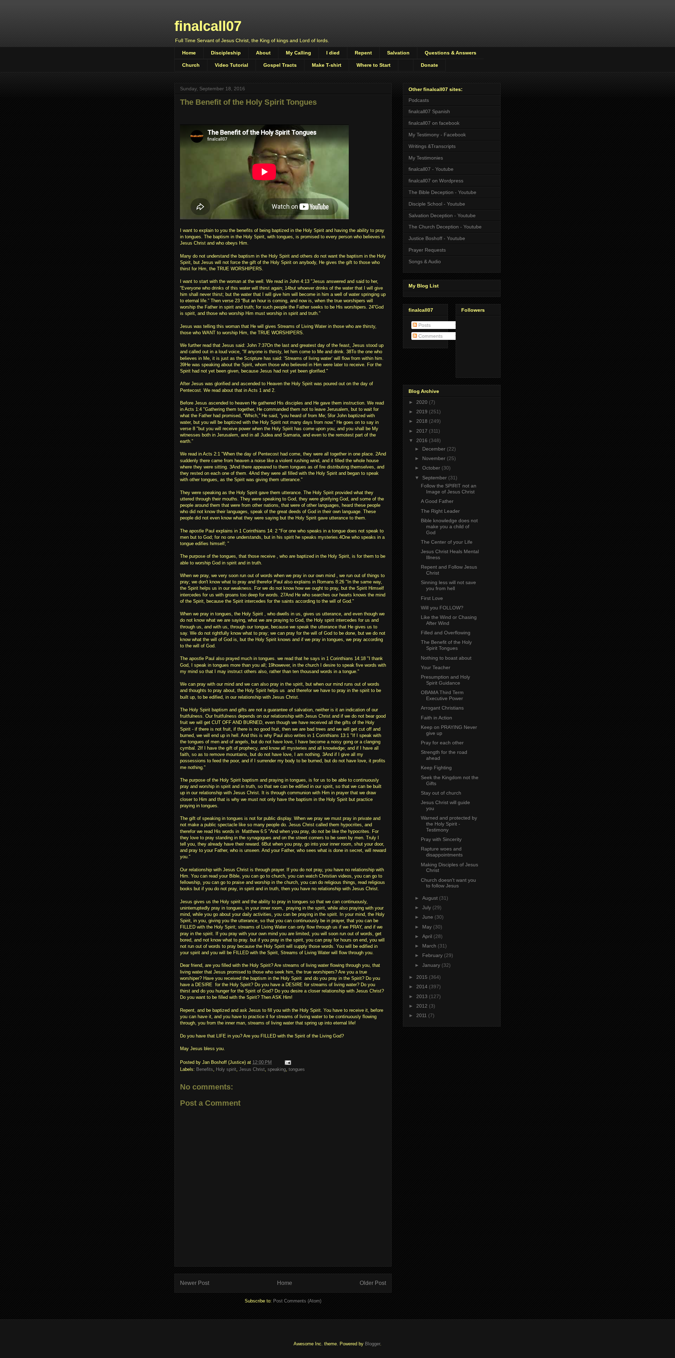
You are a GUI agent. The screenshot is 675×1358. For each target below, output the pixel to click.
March (430, 946)
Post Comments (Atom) (297, 1301)
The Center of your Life (446, 542)
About (263, 53)
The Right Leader (440, 511)
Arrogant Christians (442, 708)
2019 (422, 411)
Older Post (373, 1283)
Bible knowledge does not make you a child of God (449, 526)
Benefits (204, 1069)
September (435, 477)
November (434, 458)
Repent (363, 53)
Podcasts (419, 100)
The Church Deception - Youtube (445, 226)
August (430, 898)
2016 (422, 440)
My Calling (298, 53)
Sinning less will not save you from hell (448, 585)
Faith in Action (436, 717)
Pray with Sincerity (441, 839)
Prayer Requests (427, 250)
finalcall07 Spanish (429, 111)
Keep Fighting (436, 767)
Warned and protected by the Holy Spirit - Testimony (449, 824)
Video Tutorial (231, 65)
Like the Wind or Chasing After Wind (449, 620)
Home (189, 53)
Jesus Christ (252, 1069)
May (427, 927)
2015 (422, 977)
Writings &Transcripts (432, 146)
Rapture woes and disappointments (442, 852)
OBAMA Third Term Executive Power (442, 695)
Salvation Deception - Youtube (442, 215)
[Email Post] (287, 1062)
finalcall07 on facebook (434, 123)
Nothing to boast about (446, 658)
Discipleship (226, 53)
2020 (422, 402)
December (434, 449)
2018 (422, 421)
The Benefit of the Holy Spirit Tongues (446, 645)
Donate (429, 65)
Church (191, 65)
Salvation (398, 53)
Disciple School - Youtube (437, 204)
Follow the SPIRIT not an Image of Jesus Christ (448, 488)
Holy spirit (226, 1069)
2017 (422, 431)
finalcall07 (208, 26)
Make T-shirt (326, 65)
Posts (424, 325)
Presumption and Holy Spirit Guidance (445, 680)
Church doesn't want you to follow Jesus (448, 883)
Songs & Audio (425, 261)
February (433, 955)
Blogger (372, 1343)
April (427, 936)
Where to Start (373, 65)
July (427, 907)
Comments (430, 336)
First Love (432, 598)
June (428, 917)
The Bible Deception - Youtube (442, 192)
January (432, 965)
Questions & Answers (450, 53)
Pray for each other (442, 742)
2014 (422, 986)
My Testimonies (426, 158)
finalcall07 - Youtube (431, 169)
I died (333, 53)
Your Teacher (435, 667)
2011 (422, 1015)
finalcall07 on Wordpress (436, 180)
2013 (422, 996)
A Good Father (437, 501)
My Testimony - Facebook (437, 134)
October (432, 468)
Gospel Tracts (280, 65)
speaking (277, 1069)
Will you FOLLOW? (442, 607)
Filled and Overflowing (445, 632)
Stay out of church (441, 793)
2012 (422, 1006)
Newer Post (194, 1283)
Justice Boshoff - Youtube (437, 238)
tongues (297, 1069)
